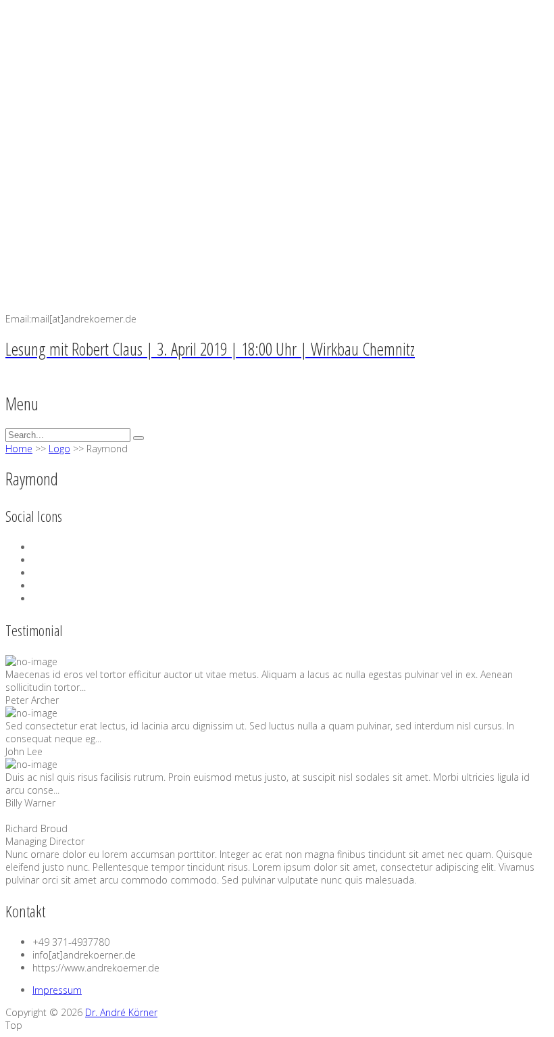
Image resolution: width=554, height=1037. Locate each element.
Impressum (57, 990)
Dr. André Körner (121, 1012)
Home (18, 448)
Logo (59, 448)
